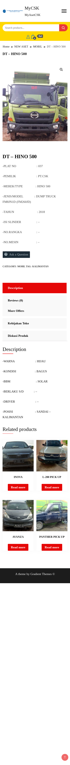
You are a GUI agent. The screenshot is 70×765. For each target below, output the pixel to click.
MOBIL (21, 266)
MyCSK (32, 8)
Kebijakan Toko (18, 323)
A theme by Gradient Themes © (35, 574)
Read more (18, 487)
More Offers (16, 311)
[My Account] (28, 36)
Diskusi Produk (18, 335)
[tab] (34, 288)
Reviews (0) (15, 300)
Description (15, 288)
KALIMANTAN (40, 266)
